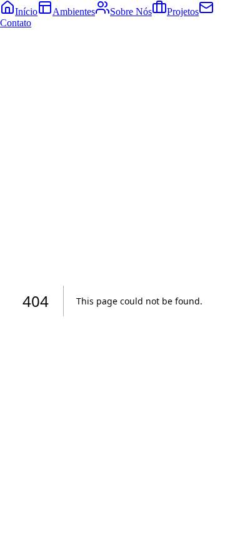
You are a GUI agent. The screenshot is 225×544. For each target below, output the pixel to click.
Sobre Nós (131, 11)
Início (26, 11)
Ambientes (73, 11)
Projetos (183, 11)
